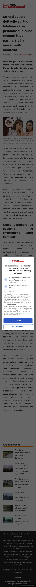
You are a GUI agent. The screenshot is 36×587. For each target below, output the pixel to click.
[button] (18, 291)
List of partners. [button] (12, 304)
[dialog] (18, 293)
